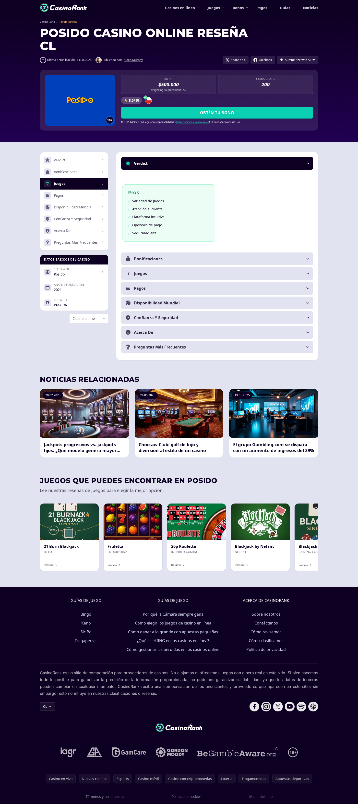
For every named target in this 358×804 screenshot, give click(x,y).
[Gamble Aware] (237, 752)
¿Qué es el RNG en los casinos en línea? (173, 640)
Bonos (238, 7)
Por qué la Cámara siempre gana (173, 614)
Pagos (261, 7)
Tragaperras (86, 640)
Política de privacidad (266, 649)
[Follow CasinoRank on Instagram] (266, 706)
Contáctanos (266, 623)
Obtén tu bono (217, 112)
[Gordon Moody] (172, 752)
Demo (90, 509)
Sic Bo (86, 632)
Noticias (310, 7)
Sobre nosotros (266, 614)
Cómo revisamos (266, 632)
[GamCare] (129, 752)
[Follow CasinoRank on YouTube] (290, 706)
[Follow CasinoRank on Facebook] (254, 706)
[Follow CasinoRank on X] (278, 706)
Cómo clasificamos (266, 640)
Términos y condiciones (105, 796)
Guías (285, 7)
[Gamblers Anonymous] (94, 752)
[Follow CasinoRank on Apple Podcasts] (313, 706)
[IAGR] (68, 752)
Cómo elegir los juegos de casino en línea (173, 623)
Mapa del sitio (261, 796)
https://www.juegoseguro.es (192, 121)
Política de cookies (187, 796)
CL (45, 706)
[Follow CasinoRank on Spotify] (301, 706)
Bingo (86, 614)
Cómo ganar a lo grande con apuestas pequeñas (173, 632)
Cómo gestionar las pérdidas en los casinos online (173, 649)
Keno (86, 623)
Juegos (214, 7)
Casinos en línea (180, 7)
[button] (217, 163)
